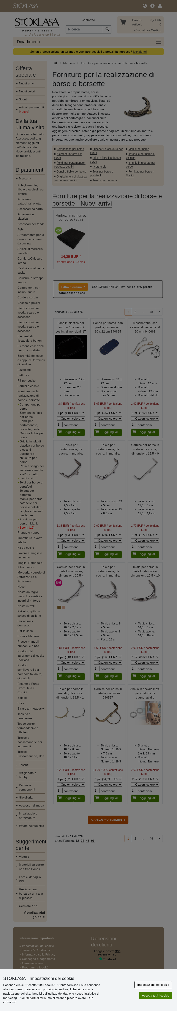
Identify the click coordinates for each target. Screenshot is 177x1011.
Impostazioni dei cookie (153, 984)
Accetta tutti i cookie (155, 995)
